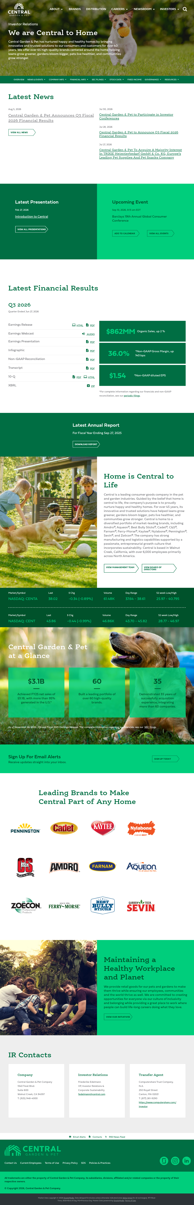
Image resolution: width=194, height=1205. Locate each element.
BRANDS (75, 9)
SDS (83, 1163)
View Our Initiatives (118, 1016)
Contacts (97, 1137)
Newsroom (143, 9)
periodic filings (132, 395)
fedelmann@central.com (91, 1094)
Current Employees (30, 1163)
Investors (168, 9)
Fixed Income (134, 79)
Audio (90, 334)
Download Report (86, 444)
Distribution (96, 9)
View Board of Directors (153, 568)
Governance (152, 79)
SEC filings (150, 727)
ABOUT (55, 9)
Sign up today (162, 758)
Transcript (15, 367)
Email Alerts (79, 1137)
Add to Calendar (124, 233)
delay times (127, 1198)
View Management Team (120, 567)
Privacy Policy (70, 1163)
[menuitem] (75, 9)
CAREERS (118, 9)
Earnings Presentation (24, 341)
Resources (170, 79)
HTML (80, 325)
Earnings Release (20, 324)
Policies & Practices (99, 1163)
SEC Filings (98, 79)
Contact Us (11, 1163)
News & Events (35, 79)
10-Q (11, 376)
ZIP (93, 386)
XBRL (12, 385)
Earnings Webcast (21, 333)
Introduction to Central (31, 216)
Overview (19, 79)
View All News (19, 132)
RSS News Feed (117, 1137)
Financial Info (78, 79)
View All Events (158, 233)
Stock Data (115, 79)
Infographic (16, 350)
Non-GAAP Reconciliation (26, 358)
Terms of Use (52, 1163)
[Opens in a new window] (186, 1163)
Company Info (56, 79)
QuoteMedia (69, 1198)
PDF (92, 325)
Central (14, 7)
